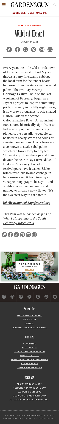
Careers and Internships (29, 351)
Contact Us (29, 348)
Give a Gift (29, 319)
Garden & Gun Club (29, 392)
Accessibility (29, 363)
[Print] (50, 50)
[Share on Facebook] (17, 50)
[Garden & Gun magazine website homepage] (29, 4)
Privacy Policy (29, 355)
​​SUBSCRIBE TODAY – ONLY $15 (29, 13)
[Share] (9, 50)
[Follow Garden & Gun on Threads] (21, 297)
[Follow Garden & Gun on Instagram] (12, 297)
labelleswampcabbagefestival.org (26, 203)
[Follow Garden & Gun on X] (29, 297)
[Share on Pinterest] (33, 50)
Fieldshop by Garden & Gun (30, 388)
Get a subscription (29, 315)
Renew (29, 323)
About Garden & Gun (29, 384)
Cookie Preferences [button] (29, 367)
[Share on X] (25, 50)
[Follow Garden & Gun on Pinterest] (38, 297)
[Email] (41, 50)
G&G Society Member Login (30, 396)
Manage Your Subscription (29, 327)
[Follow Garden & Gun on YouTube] (55, 297)
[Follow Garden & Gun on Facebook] (4, 297)
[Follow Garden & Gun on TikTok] (46, 297)
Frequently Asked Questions (29, 359)
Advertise (29, 344)
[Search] (54, 4)
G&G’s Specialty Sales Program (30, 400)
